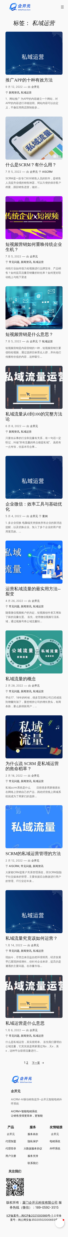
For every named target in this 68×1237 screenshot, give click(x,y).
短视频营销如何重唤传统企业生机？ (33, 247)
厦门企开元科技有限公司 (40, 1202)
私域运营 (26, 92)
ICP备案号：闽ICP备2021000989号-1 (30, 1215)
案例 (45, 516)
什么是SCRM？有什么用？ (30, 164)
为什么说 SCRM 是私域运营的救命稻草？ (32, 766)
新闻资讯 (14, 92)
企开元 (35, 86)
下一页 (38, 1062)
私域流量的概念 (20, 679)
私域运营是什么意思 (25, 1023)
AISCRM (47, 171)
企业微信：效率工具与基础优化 (33, 507)
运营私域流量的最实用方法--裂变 (33, 591)
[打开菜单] (62, 7)
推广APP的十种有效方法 (29, 80)
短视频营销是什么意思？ (29, 334)
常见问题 (14, 261)
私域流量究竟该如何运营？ (31, 938)
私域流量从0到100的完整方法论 (33, 417)
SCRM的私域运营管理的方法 (33, 853)
